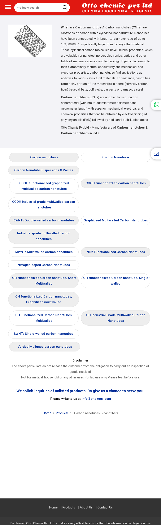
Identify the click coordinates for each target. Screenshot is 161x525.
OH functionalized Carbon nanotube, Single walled (115, 280)
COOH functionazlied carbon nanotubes (116, 183)
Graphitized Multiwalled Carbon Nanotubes (116, 220)
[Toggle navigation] (8, 6)
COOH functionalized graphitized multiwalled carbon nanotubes (44, 186)
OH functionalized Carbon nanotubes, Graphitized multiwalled (43, 299)
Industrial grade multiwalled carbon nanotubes (43, 236)
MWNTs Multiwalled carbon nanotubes (44, 252)
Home (47, 413)
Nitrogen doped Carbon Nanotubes (44, 265)
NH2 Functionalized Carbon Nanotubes (116, 252)
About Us (86, 507)
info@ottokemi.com (96, 399)
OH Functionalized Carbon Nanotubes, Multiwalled (44, 318)
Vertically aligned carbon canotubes (45, 347)
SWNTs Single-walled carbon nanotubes (43, 334)
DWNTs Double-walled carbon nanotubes (43, 220)
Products (62, 413)
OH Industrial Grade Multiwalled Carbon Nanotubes (115, 318)
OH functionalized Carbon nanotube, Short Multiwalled (44, 280)
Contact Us (105, 507)
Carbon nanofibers (44, 157)
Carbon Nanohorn (115, 157)
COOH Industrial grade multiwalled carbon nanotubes (43, 204)
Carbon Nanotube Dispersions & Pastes (43, 170)
